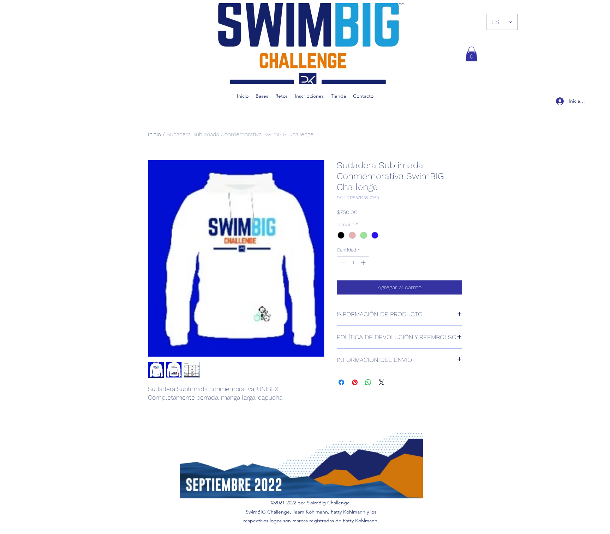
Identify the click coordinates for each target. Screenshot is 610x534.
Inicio (154, 134)
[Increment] (363, 262)
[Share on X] (381, 382)
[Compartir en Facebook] (341, 382)
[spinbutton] (353, 262)
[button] (471, 54)
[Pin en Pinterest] (355, 382)
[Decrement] (342, 262)
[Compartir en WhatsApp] (368, 382)
